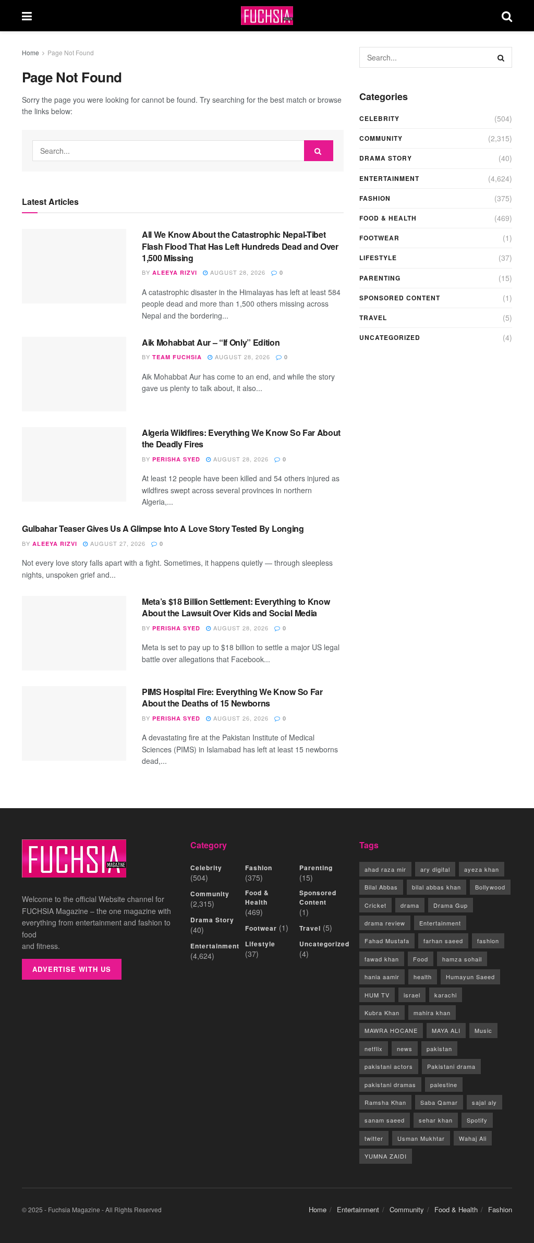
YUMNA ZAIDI (386, 1156)
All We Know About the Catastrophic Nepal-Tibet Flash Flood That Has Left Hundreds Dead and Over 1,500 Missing (240, 246)
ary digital (435, 869)
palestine (443, 1084)
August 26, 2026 (240, 718)
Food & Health (388, 218)
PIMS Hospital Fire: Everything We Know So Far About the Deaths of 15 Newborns (232, 697)
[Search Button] (507, 15)
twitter (374, 1138)
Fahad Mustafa (387, 940)
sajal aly (484, 1102)
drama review (385, 923)
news (404, 1048)
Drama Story (385, 158)
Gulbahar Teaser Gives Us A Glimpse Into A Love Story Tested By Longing (163, 528)
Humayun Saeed (470, 976)
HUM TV (377, 995)
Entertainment (389, 178)
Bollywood (490, 887)
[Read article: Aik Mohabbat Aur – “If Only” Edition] (74, 374)
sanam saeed (385, 1120)
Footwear (379, 237)
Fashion (375, 198)
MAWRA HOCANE (391, 1030)
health (423, 976)
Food (420, 959)
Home (30, 52)
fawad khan (382, 959)
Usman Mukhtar (421, 1138)
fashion (488, 940)
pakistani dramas (390, 1084)
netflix (374, 1048)
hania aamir (382, 976)
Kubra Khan (382, 1012)
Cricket (375, 905)
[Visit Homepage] (267, 16)
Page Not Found (70, 52)
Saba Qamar (439, 1102)
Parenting (379, 278)
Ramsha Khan (385, 1102)
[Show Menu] (27, 15)
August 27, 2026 (116, 543)
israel (412, 995)
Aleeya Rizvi (174, 272)
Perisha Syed (176, 459)
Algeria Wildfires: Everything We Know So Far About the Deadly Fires (241, 438)
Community (381, 138)
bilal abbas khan (436, 887)
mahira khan (432, 1012)
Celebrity (379, 118)
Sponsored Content (399, 297)
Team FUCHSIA (177, 357)
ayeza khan (481, 869)
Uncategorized (389, 337)
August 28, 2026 (236, 272)
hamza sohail (462, 959)
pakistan (439, 1048)
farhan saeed (443, 940)
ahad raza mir (385, 869)
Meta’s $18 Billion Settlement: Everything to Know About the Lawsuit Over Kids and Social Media (236, 607)
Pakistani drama (451, 1066)
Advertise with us (71, 969)
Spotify (477, 1120)
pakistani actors (389, 1066)
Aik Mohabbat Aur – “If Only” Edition (211, 342)
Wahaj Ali (473, 1138)
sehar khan (436, 1120)
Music (483, 1030)
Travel (373, 317)
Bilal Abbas (381, 887)
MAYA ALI (446, 1030)
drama (409, 905)
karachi (445, 995)
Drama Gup (450, 905)
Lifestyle (378, 257)
